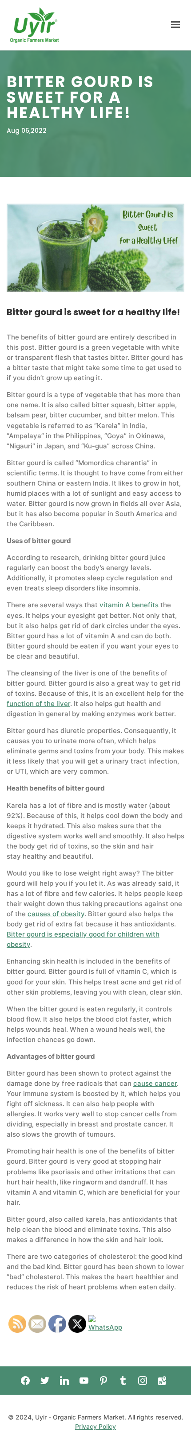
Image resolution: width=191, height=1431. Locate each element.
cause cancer (155, 1083)
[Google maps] (162, 1380)
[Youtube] (84, 1380)
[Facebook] (25, 1380)
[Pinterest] (103, 1380)
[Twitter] (45, 1380)
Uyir (34, 25)
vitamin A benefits (129, 605)
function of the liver (38, 703)
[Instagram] (142, 1380)
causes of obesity (56, 914)
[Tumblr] (123, 1380)
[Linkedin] (64, 1380)
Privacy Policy (95, 1426)
